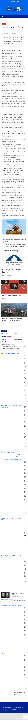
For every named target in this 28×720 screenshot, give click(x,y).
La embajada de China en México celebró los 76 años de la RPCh (14, 240)
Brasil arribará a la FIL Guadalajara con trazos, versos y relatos (25, 422)
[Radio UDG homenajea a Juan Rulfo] (14, 334)
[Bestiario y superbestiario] (7, 601)
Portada (4, 24)
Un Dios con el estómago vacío (11, 296)
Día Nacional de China (6, 33)
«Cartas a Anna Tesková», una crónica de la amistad (25, 665)
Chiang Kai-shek (14, 31)
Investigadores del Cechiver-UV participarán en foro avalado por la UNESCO (12, 270)
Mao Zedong (13, 33)
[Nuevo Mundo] (2, 16)
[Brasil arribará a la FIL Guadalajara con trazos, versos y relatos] (12, 428)
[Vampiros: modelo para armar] (8, 454)
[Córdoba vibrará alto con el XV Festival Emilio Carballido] (12, 573)
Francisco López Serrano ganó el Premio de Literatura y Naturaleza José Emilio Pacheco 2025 (13, 245)
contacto (13, 344)
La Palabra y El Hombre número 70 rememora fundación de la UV (25, 620)
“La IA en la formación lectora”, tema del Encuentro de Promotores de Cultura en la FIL (25, 372)
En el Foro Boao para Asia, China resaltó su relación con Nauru (12, 319)
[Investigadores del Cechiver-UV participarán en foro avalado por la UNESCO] (14, 254)
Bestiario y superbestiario (20, 600)
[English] (17, 12)
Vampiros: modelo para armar (20, 453)
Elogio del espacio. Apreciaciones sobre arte (18, 594)
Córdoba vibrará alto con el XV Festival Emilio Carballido (25, 566)
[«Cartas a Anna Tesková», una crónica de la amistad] (12, 670)
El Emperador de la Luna (19, 692)
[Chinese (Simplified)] (15, 12)
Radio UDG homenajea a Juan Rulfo (13, 340)
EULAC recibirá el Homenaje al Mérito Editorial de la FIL (25, 529)
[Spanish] (18, 12)
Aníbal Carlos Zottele (7, 31)
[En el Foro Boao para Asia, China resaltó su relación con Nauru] (14, 304)
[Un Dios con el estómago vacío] (14, 281)
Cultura (4, 336)
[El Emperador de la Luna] (7, 693)
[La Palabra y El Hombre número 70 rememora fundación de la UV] (12, 627)
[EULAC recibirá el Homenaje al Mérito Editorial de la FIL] (12, 535)
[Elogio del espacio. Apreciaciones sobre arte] (5, 595)
